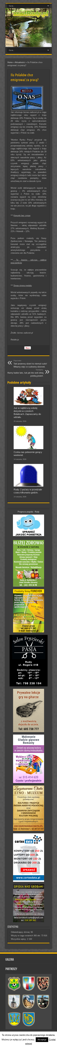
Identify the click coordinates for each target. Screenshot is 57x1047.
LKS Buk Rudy (14, 983)
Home (10, 62)
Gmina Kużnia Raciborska (28, 1019)
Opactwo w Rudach (28, 1001)
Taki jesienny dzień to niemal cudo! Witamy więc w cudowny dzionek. (30, 364)
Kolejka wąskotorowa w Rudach (43, 1001)
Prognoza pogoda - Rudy (28, 512)
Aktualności (20, 62)
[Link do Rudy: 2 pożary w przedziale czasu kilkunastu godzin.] (28, 475)
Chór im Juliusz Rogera (43, 983)
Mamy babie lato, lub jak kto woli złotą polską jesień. (25, 373)
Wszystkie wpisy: (19, 939)
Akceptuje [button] (42, 1040)
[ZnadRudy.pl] (30, 16)
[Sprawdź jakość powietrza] (28, 535)
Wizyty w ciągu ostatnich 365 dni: (26, 935)
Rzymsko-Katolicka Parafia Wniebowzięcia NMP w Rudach (14, 1001)
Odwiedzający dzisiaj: (21, 932)
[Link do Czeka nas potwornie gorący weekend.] (28, 437)
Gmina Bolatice (14, 1019)
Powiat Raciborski (28, 983)
